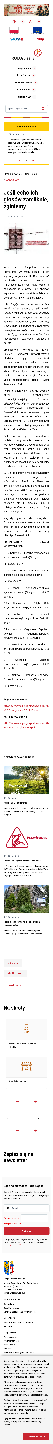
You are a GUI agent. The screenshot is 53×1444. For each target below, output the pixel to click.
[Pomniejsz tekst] (22, 21)
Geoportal (8, 1326)
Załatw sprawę (10, 1337)
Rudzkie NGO (24, 96)
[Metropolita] (7, 1118)
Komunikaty (9, 1304)
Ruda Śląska (23, 75)
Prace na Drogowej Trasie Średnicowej (26, 146)
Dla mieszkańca (23, 82)
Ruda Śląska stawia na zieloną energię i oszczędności (26, 910)
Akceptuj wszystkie (36, 1437)
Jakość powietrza (11, 1308)
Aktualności (12, 179)
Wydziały (8, 1349)
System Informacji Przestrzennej (18, 1322)
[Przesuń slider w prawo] (35, 1101)
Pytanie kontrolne (12, 1218)
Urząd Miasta (24, 68)
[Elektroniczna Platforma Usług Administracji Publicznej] (16, 39)
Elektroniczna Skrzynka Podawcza (19, 1352)
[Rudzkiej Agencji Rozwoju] (15, 1118)
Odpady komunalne (26, 1073)
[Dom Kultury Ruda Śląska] (46, 1118)
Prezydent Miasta (11, 1341)
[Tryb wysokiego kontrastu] (14, 21)
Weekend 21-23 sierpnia (26, 791)
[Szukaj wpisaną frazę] (43, 108)
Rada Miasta (9, 1345)
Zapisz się (26, 1231)
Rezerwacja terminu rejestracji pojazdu (26, 1035)
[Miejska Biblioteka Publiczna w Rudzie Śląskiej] (31, 1118)
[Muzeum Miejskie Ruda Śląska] (23, 1118)
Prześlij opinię (14, 985)
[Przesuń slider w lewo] (17, 1101)
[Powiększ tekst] (39, 21)
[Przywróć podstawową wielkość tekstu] (31, 21)
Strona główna (12, 173)
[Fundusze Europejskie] (37, 30)
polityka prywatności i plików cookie (15, 1245)
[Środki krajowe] (14, 30)
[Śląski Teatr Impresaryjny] (38, 1118)
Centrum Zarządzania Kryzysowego (20, 1312)
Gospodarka (23, 89)
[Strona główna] (27, 54)
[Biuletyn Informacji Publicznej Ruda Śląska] (40, 39)
